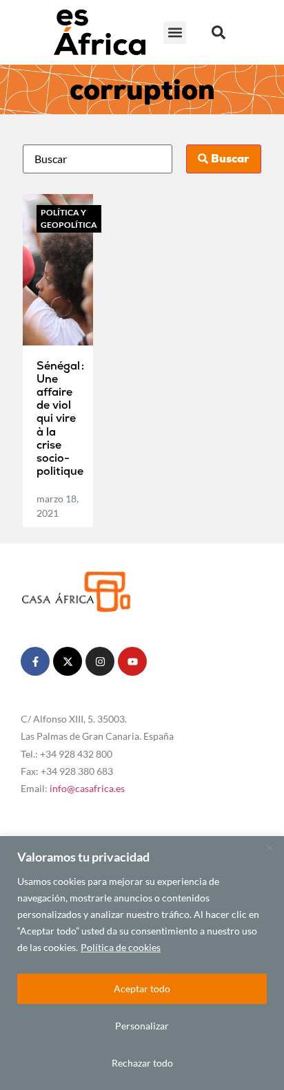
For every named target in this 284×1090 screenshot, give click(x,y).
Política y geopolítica (69, 218)
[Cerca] (269, 848)
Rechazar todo (142, 1063)
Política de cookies (121, 947)
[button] (174, 32)
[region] (142, 963)
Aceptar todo (142, 988)
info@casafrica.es (87, 788)
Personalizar (142, 1026)
